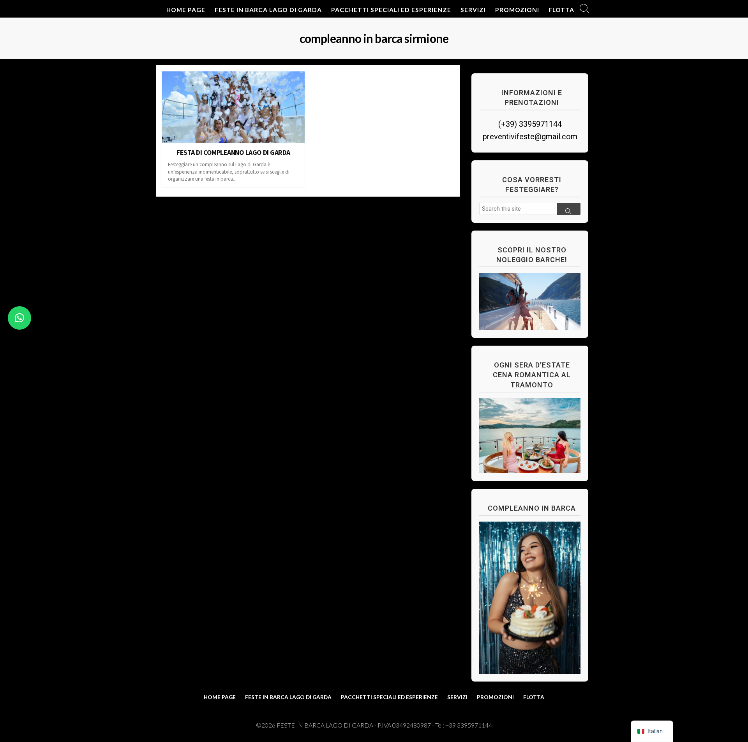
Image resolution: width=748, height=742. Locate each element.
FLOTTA (561, 9)
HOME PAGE (185, 9)
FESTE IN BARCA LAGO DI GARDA (268, 9)
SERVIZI (473, 9)
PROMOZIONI (517, 9)
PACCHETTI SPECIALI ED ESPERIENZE (391, 9)
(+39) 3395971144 (530, 124)
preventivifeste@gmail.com (530, 136)
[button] (19, 318)
